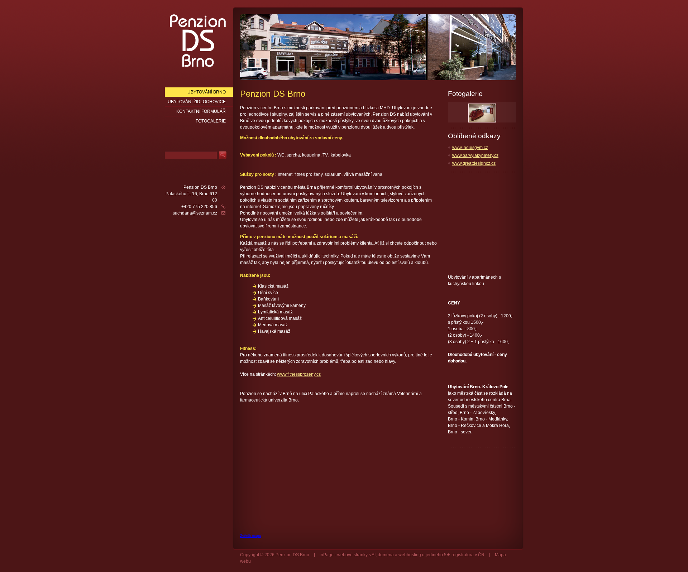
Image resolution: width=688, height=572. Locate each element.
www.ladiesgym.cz (470, 147)
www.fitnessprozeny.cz (299, 374)
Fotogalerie (211, 121)
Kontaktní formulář (201, 111)
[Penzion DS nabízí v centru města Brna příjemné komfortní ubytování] (198, 40)
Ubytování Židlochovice (197, 101)
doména (386, 554)
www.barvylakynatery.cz (475, 155)
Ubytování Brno (206, 92)
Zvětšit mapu (250, 536)
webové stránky (352, 554)
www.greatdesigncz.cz (474, 163)
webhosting (409, 554)
